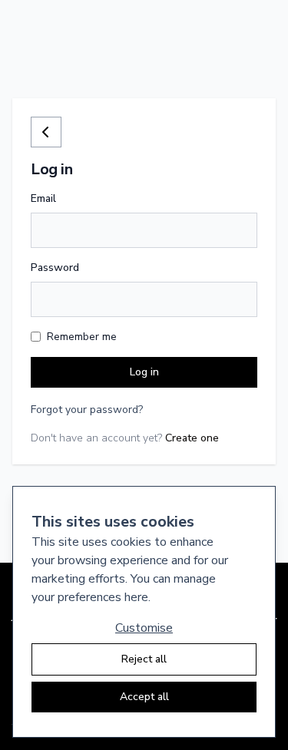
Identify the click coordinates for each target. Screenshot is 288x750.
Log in (144, 372)
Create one (192, 438)
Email (43, 198)
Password (55, 267)
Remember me (82, 336)
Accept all (144, 696)
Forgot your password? (87, 409)
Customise (144, 627)
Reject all (144, 659)
